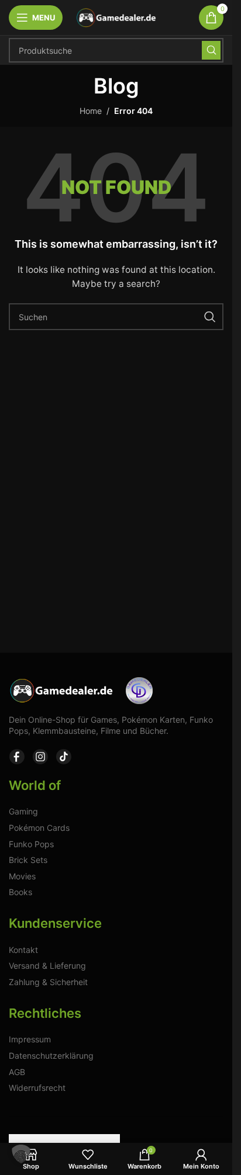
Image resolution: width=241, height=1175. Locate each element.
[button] (21, 1154)
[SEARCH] (211, 50)
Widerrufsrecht (37, 1088)
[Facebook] (17, 756)
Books (20, 892)
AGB (17, 1072)
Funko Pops (31, 844)
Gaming (23, 811)
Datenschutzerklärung (51, 1055)
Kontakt (23, 950)
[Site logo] (116, 17)
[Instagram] (40, 756)
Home (91, 111)
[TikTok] (64, 756)
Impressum (30, 1039)
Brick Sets (28, 860)
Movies (22, 876)
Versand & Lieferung (47, 965)
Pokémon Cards (39, 828)
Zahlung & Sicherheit (48, 982)
